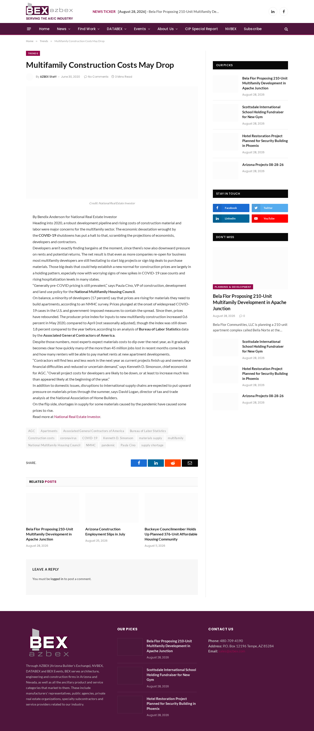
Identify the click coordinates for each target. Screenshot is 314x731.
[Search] (286, 29)
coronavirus (68, 438)
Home (44, 28)
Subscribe (253, 28)
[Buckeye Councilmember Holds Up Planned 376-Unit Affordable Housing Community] (171, 508)
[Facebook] (10, 229)
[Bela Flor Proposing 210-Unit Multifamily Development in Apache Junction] (52, 508)
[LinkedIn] (10, 241)
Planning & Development (233, 287)
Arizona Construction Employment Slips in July (105, 531)
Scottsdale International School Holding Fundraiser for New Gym (263, 112)
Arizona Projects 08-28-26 (263, 164)
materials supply (150, 438)
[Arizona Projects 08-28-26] (225, 170)
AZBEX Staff (48, 77)
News (62, 28)
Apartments (49, 431)
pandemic (108, 445)
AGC (31, 431)
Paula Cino (128, 445)
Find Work (87, 28)
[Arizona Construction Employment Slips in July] (112, 508)
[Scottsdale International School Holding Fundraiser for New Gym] (225, 113)
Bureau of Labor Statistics (148, 431)
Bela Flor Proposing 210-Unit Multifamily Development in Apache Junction (169, 11)
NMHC (91, 445)
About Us (165, 28)
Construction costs (41, 438)
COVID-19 (89, 438)
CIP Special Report (201, 28)
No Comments (98, 77)
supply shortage (152, 445)
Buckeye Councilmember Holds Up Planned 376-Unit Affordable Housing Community (171, 534)
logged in (57, 579)
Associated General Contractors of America (93, 431)
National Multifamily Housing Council (54, 445)
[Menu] (29, 29)
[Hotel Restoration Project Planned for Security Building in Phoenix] (225, 142)
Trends (33, 53)
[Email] (10, 253)
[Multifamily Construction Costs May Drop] (112, 142)
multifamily (175, 438)
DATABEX (115, 28)
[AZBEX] (50, 11)
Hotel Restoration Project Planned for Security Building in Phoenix (265, 141)
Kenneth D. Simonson (118, 438)
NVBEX (231, 28)
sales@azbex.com (232, 651)
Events (140, 28)
